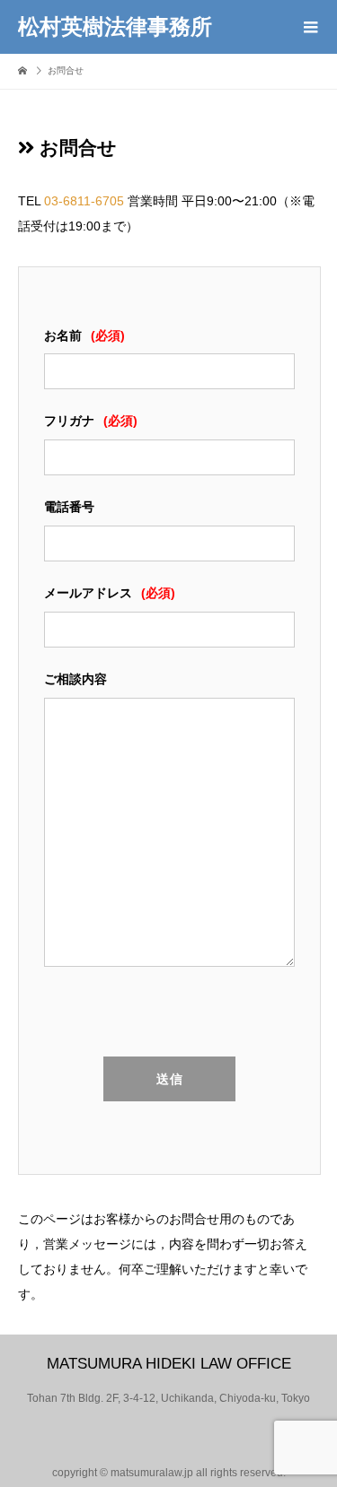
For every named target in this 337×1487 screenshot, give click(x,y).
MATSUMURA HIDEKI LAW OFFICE (169, 1363)
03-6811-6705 (84, 201)
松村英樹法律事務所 (115, 27)
